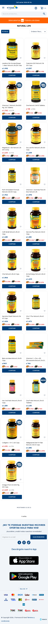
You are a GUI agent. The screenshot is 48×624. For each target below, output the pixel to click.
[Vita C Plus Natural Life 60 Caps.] (36, 302)
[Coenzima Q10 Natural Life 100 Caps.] (36, 49)
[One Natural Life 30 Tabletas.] (36, 91)
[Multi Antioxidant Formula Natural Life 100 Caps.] (12, 176)
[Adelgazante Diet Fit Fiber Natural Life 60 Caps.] (36, 428)
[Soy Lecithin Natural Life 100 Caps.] (36, 133)
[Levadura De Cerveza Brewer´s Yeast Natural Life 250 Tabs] (12, 49)
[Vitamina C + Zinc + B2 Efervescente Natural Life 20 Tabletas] (36, 344)
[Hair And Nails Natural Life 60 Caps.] (12, 386)
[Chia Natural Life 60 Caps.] (12, 260)
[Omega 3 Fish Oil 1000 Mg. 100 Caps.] (12, 471)
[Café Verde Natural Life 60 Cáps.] (12, 218)
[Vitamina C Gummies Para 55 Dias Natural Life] (36, 176)
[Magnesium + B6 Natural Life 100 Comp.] (12, 133)
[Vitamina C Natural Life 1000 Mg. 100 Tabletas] (12, 91)
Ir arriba (24, 516)
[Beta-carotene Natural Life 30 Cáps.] (12, 344)
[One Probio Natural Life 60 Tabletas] (36, 386)
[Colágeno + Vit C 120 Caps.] (12, 428)
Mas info (24, 589)
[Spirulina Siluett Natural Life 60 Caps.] (12, 302)
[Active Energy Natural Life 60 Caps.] (36, 260)
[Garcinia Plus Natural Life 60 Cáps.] (36, 218)
